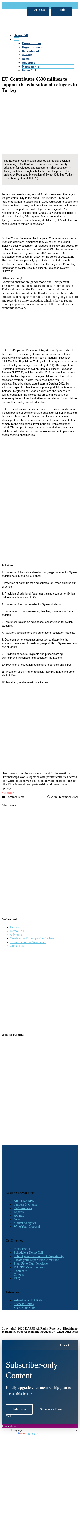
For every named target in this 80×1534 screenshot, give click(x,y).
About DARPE (24, 1200)
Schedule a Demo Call (28, 1252)
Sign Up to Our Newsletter (31, 1263)
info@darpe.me (50, 5)
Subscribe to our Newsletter (28, 942)
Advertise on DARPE (28, 1300)
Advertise (28, 62)
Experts (19, 1212)
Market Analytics (25, 1223)
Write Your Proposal (27, 1226)
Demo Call (29, 70)
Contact (7, 793)
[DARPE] (40, 53)
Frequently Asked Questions (59, 1331)
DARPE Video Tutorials (30, 1267)
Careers (19, 1274)
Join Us (39, 9)
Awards (27, 54)
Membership (30, 66)
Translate (32, 1433)
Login (61, 9)
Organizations (23, 1208)
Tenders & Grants (25, 1204)
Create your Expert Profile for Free (36, 1260)
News (26, 58)
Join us (14, 927)
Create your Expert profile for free (32, 938)
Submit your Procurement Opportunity (39, 1256)
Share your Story (25, 1307)
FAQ (17, 1278)
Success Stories (24, 1304)
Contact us (17, 945)
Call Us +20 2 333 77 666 (22, 5)
